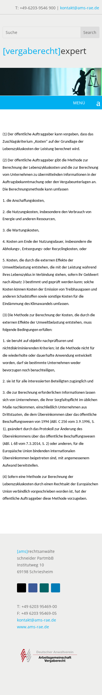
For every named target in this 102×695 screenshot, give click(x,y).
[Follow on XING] (44, 587)
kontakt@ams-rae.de (79, 7)
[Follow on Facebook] (32, 587)
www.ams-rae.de (33, 626)
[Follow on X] (21, 587)
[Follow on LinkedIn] (55, 587)
